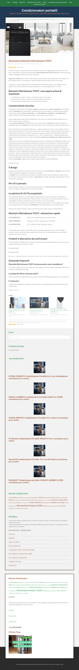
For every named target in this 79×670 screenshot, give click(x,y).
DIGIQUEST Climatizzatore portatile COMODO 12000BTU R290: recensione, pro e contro (36, 481)
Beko (21, 497)
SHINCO (58, 506)
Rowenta (44, 506)
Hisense (45, 500)
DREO (11, 500)
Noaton (24, 502)
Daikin (57, 497)
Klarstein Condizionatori (31, 322)
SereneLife (54, 506)
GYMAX (33, 500)
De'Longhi (65, 497)
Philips (49, 502)
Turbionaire (11, 508)
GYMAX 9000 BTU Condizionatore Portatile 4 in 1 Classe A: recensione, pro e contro (38, 419)
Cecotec (35, 497)
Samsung (50, 506)
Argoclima (14, 497)
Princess (67, 502)
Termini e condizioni (14, 542)
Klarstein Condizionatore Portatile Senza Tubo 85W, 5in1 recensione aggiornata (17, 310)
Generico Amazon (26, 500)
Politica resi (12, 534)
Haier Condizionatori (39, 500)
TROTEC (63, 506)
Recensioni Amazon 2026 (29, 505)
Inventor (49, 500)
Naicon (21, 502)
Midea (18, 502)
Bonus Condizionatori (15, 546)
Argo (10, 497)
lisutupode (14, 502)
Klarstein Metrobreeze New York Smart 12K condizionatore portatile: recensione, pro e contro (39, 310)
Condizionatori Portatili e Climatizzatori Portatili (21, 550)
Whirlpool (18, 508)
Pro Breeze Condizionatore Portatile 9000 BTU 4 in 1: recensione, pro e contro (38, 439)
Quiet (15, 506)
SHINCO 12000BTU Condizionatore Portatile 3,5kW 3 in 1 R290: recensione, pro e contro (36, 398)
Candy (31, 497)
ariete (19, 497)
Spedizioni (12, 538)
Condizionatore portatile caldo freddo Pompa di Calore (33, 321)
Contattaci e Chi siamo (15, 561)
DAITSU (61, 497)
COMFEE (41, 497)
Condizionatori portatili (39, 10)
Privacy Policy (12, 616)
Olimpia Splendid (35, 502)
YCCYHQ (22, 508)
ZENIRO (26, 508)
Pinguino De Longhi (57, 502)
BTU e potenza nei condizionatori (18, 557)
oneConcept (44, 502)
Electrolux (18, 500)
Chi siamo (11, 610)
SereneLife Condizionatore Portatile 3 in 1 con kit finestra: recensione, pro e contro (38, 460)
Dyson (14, 500)
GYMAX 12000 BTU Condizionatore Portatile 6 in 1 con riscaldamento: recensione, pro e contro (38, 377)
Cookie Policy (12, 565)
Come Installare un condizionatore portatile (20, 553)
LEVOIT (10, 502)
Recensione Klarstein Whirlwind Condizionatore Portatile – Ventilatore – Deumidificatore (59, 310)
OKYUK (27, 502)
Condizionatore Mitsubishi (50, 497)
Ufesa (15, 508)
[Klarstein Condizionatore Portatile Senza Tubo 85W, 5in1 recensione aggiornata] (18, 302)
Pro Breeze (11, 506)
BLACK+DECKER (26, 497)
